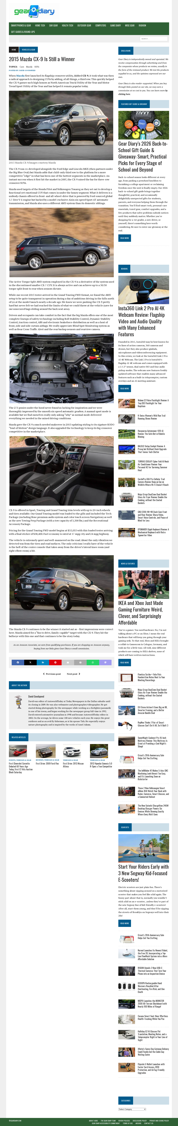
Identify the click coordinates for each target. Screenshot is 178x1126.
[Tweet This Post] (30, 662)
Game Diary (115, 25)
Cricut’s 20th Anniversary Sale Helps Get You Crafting (151, 757)
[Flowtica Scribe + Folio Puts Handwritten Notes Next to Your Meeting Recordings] (126, 680)
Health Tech (67, 25)
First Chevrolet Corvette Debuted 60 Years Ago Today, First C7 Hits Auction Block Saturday (21, 768)
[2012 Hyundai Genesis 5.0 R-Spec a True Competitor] (99, 756)
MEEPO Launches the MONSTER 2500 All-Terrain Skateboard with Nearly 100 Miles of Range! (152, 1003)
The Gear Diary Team (108, 1120)
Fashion (142, 25)
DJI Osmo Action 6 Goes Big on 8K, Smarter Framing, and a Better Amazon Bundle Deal (152, 710)
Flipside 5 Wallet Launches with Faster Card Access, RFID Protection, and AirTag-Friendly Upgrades (151, 1068)
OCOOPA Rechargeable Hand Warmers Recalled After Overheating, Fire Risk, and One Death (151, 987)
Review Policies (124, 1120)
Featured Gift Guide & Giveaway (134, 104)
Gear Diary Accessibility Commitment (106, 1123)
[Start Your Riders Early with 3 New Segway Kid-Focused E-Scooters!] (143, 860)
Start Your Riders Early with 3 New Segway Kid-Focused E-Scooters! (143, 873)
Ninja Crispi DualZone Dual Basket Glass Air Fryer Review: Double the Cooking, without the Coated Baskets (152, 499)
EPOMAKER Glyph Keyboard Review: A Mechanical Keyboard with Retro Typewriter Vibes (153, 532)
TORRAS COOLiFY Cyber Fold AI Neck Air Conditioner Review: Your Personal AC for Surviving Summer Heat (153, 466)
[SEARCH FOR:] (154, 38)
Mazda (29, 66)
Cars (22, 66)
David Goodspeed (27, 70)
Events (12, 760)
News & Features (128, 563)
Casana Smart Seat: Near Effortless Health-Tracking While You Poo (153, 1017)
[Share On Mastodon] (105, 662)
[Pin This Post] (55, 662)
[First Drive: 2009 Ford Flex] (46, 756)
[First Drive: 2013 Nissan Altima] (72, 756)
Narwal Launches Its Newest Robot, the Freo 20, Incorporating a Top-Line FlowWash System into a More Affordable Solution (153, 955)
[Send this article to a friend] (68, 662)
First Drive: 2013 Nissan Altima (73, 765)
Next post (72, 673)
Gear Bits (125, 827)
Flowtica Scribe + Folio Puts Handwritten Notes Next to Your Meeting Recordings (151, 677)
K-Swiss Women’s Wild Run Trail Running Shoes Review (151, 417)
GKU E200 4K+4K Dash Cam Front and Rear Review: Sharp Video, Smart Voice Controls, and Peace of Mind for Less (153, 516)
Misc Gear (129, 25)
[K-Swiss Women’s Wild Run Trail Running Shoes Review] (126, 421)
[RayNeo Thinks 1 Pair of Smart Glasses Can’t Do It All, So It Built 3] (126, 728)
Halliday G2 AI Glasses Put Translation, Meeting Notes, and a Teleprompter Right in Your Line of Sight (152, 1036)
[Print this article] (80, 662)
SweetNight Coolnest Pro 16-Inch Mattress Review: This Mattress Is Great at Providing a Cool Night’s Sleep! (152, 742)
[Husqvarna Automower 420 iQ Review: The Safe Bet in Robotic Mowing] (126, 437)
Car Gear (53, 25)
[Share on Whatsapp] (93, 662)
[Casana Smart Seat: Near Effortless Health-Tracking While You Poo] (126, 1022)
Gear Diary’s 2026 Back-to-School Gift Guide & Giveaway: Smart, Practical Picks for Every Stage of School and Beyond (143, 156)
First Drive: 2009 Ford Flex (47, 763)
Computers (100, 25)
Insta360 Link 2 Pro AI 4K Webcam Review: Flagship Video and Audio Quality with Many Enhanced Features (141, 321)
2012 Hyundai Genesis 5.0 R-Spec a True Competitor (101, 765)
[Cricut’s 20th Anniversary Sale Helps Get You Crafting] (126, 761)
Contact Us (148, 1123)
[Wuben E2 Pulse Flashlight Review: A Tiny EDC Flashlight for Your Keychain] (126, 406)
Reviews (39, 760)
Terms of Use (128, 1123)
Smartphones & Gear (21, 25)
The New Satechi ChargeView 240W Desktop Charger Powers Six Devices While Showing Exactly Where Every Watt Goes (153, 810)
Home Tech (40, 25)
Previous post (53, 673)
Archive (138, 1123)
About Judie (93, 1120)
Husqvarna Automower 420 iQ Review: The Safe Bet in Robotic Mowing (151, 433)
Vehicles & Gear (23, 760)
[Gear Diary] (34, 11)
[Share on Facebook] (18, 662)
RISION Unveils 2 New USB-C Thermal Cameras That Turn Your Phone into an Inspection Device (152, 970)
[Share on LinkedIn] (43, 662)
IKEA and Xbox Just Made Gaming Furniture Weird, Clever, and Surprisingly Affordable (140, 612)
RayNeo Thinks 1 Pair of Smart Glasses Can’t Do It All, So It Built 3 (153, 724)
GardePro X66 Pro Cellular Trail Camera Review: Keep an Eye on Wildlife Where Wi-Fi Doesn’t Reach (153, 482)
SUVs (36, 66)
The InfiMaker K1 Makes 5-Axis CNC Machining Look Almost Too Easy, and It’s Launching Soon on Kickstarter (153, 775)
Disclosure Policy (140, 1120)
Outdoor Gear (84, 25)
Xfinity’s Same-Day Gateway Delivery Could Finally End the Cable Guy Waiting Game (153, 1051)
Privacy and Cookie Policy (159, 1120)
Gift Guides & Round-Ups (23, 31)
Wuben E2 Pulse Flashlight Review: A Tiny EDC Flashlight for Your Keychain (153, 403)
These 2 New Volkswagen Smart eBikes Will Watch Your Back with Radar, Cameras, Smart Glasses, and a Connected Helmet (153, 792)
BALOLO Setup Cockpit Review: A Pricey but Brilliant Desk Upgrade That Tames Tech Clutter (152, 449)
